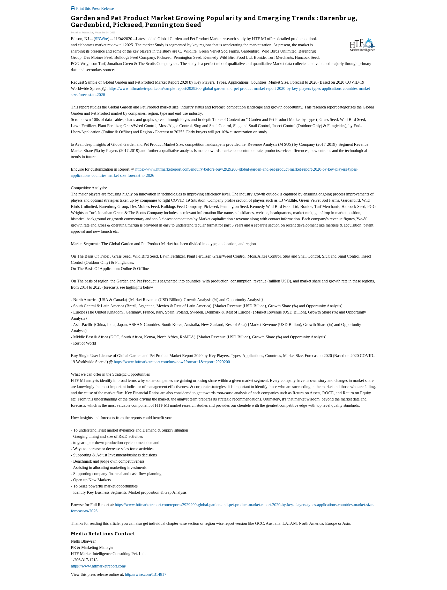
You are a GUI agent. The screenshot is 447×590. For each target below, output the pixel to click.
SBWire (101, 39)
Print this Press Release (94, 8)
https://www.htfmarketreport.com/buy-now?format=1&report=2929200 (172, 362)
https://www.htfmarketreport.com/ (98, 566)
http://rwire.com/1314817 (145, 574)
